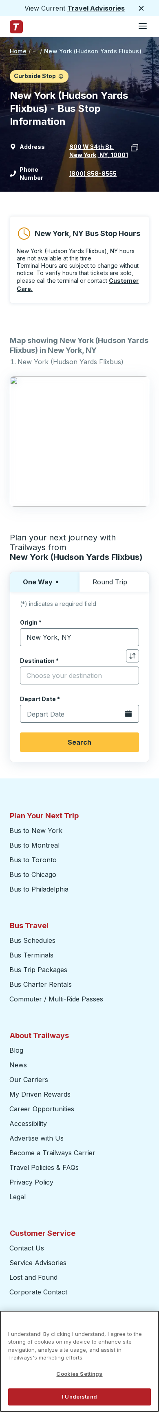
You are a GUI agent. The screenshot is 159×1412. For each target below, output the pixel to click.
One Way (38, 582)
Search (79, 742)
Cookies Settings (79, 1373)
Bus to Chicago (32, 874)
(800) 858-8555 (93, 173)
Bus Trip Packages (38, 970)
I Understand (79, 1396)
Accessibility (28, 1123)
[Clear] (130, 637)
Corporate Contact (38, 1292)
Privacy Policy (31, 1182)
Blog (16, 1050)
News (18, 1065)
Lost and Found (33, 1277)
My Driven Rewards (40, 1094)
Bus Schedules (32, 940)
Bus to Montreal (34, 845)
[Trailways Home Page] (16, 26)
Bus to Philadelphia (38, 889)
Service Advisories (37, 1263)
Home (18, 51)
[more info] (60, 76)
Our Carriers (28, 1079)
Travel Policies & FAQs (44, 1167)
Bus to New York (35, 830)
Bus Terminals (31, 955)
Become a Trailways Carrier (53, 1153)
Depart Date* (40, 698)
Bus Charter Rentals (40, 984)
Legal (17, 1197)
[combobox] (79, 637)
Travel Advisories (96, 8)
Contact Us (26, 1248)
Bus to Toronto (33, 860)
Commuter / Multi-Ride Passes (56, 999)
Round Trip (110, 582)
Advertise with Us (36, 1138)
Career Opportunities (41, 1109)
